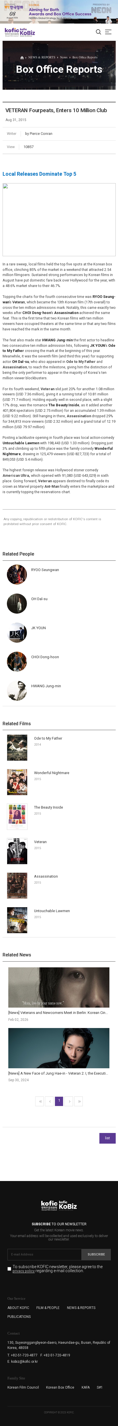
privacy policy (24, 1271)
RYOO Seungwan (45, 570)
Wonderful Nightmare (51, 773)
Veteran (18, 302)
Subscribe (96, 1254)
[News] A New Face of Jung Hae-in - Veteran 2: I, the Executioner (60, 1073)
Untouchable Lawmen (52, 911)
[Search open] (98, 32)
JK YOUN (38, 628)
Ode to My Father (48, 738)
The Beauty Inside (48, 807)
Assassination (46, 876)
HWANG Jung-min (46, 686)
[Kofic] (12, 32)
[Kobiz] (27, 32)
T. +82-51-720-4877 (22, 1355)
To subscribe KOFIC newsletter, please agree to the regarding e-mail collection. (58, 1269)
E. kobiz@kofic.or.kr (22, 1362)
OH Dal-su (39, 599)
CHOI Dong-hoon (45, 657)
